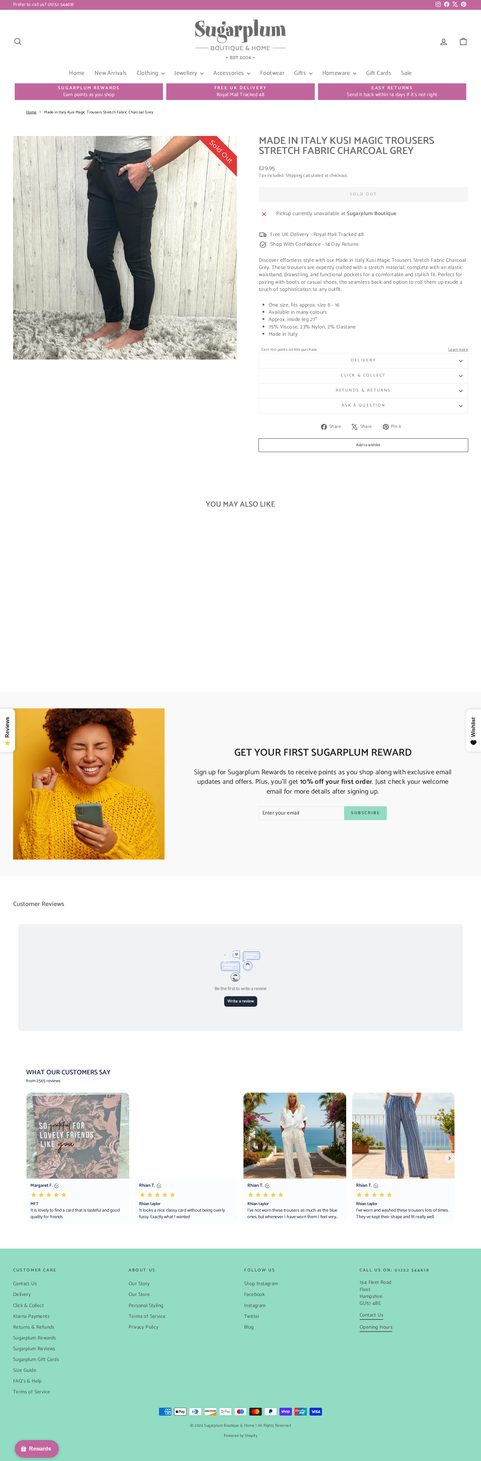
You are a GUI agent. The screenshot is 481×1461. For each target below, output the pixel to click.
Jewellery (186, 73)
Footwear (272, 73)
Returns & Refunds (33, 1327)
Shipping (294, 175)
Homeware (337, 73)
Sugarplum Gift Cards (36, 1359)
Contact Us (25, 1284)
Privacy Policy (144, 1327)
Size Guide (24, 1370)
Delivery (363, 360)
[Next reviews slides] (449, 1158)
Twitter (252, 1316)
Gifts (300, 73)
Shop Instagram (261, 1284)
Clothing (148, 73)
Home (77, 73)
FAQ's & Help (27, 1381)
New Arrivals (111, 73)
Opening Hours (376, 1327)
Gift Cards (378, 73)
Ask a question (363, 405)
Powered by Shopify (240, 1436)
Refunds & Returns (363, 390)
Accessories (229, 73)
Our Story (139, 1284)
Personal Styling (146, 1305)
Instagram (255, 1305)
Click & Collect (363, 375)
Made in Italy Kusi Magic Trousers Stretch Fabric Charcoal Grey (98, 112)
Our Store (139, 1294)
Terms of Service (31, 1392)
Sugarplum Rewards (34, 1338)
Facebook (254, 1294)
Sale (406, 73)
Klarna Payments (31, 1316)
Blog (249, 1327)
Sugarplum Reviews (34, 1349)
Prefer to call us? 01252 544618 (43, 4)
